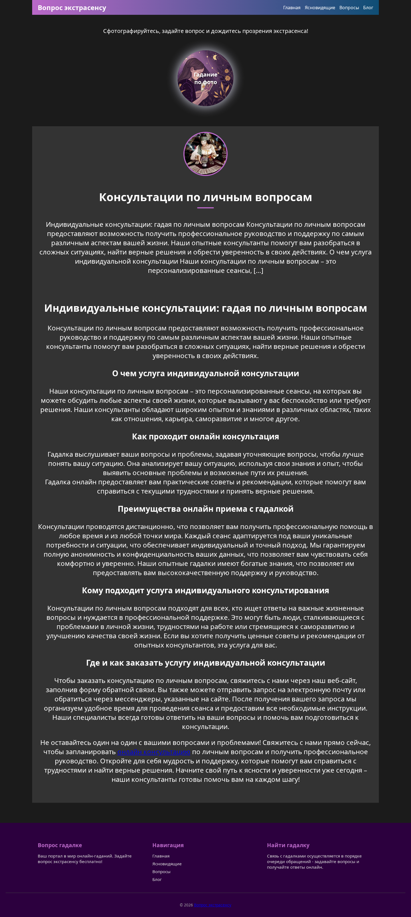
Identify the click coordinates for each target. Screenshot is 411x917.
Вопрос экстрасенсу (72, 7)
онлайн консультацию (153, 751)
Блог (368, 7)
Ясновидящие (320, 7)
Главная (292, 7)
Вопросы (349, 7)
